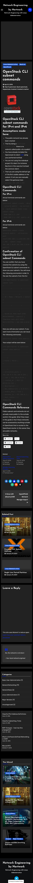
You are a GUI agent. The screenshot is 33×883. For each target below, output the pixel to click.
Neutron (22, 64)
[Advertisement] (16, 40)
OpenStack (7, 67)
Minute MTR (6, 746)
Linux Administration (10, 64)
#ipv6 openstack (21, 87)
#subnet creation (23, 89)
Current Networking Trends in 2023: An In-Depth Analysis (15, 779)
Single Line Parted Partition (15, 572)
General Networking (9, 685)
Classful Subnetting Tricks (11, 721)
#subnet (14, 89)
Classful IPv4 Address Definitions (14, 714)
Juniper (8, 839)
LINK (22, 155)
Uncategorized (7, 704)
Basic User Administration (11, 680)
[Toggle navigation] (2, 9)
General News (7, 690)
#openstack (7, 89)
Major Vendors (7, 700)
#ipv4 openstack (10, 87)
